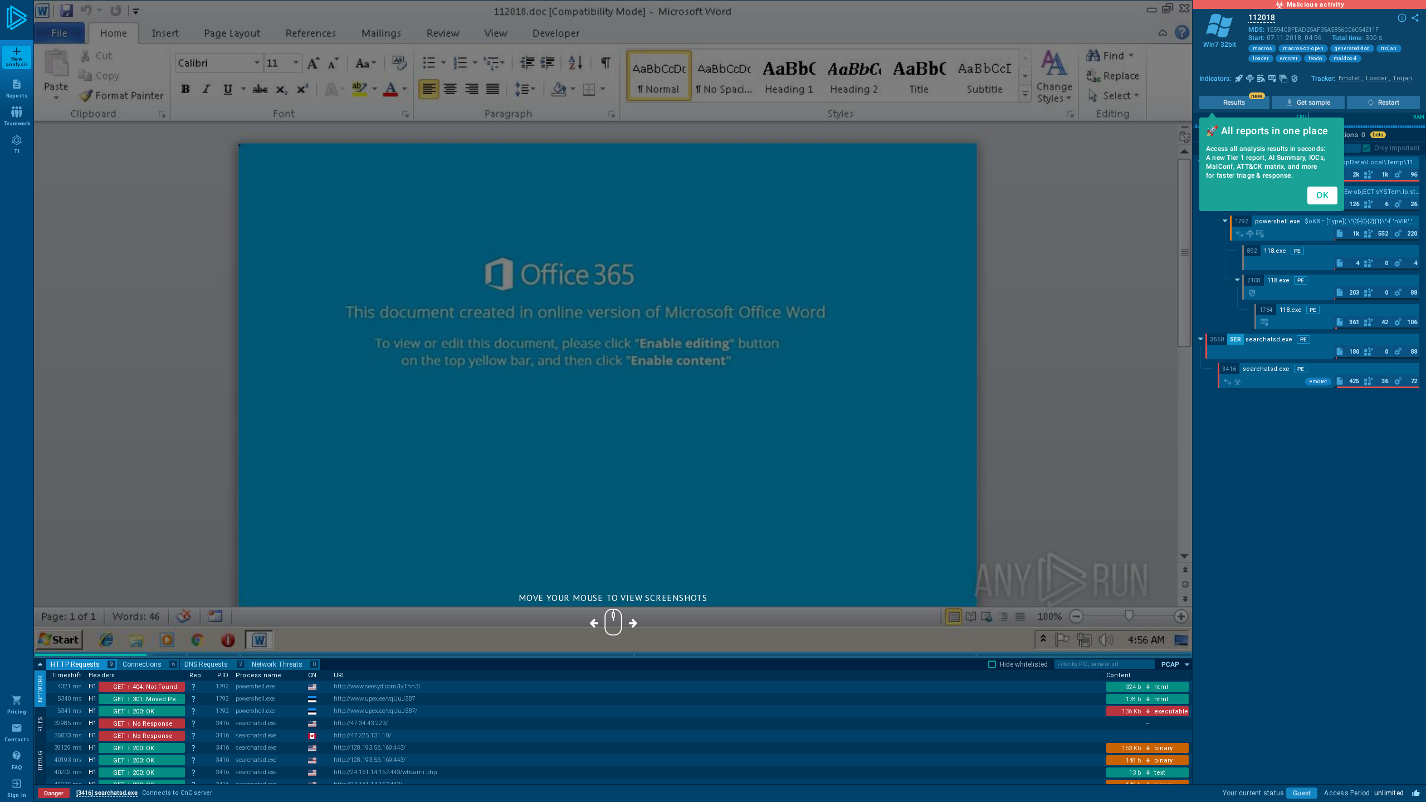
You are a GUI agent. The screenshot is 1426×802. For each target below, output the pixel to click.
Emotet (1351, 78)
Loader (1378, 78)
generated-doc (1352, 48)
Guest (1302, 793)
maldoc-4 (1345, 58)
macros (1262, 48)
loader (1261, 58)
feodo (1315, 58)
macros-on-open (1303, 48)
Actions (1349, 135)
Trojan (1402, 78)
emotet (1288, 58)
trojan (1389, 48)
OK (1322, 195)
